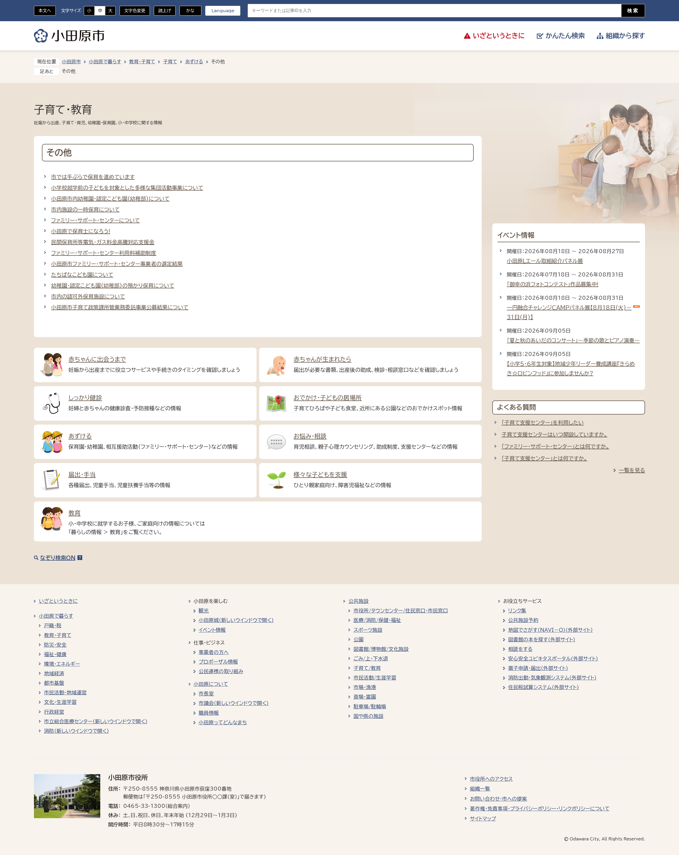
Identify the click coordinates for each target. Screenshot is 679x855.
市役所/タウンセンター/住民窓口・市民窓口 (401, 610)
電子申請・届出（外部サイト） (538, 668)
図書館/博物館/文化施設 (381, 649)
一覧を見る (632, 470)
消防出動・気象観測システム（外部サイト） (552, 677)
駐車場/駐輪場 (370, 706)
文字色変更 (134, 10)
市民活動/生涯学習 (375, 677)
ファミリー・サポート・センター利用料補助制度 (103, 252)
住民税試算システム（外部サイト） (543, 687)
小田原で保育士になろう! (80, 231)
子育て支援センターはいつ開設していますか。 (554, 434)
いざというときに (58, 601)
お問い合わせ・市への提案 (498, 798)
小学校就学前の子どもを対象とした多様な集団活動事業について (127, 187)
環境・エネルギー (62, 664)
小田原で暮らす (105, 61)
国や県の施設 (369, 716)
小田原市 (69, 36)
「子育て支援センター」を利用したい (543, 422)
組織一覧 (480, 788)
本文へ (44, 10)
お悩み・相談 (310, 436)
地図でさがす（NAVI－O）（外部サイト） (550, 630)
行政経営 (54, 711)
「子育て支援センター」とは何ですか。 (544, 458)
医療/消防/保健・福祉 (377, 620)
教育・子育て (142, 61)
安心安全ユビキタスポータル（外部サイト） (553, 658)
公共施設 (359, 601)
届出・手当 (82, 474)
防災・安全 (55, 644)
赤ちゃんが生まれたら (322, 359)
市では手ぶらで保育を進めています (93, 176)
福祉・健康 (55, 654)
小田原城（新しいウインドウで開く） (236, 620)
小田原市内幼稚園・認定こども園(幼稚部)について (110, 198)
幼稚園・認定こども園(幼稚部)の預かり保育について (112, 285)
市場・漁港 (365, 687)
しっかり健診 (85, 398)
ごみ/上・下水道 (371, 658)
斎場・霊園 (365, 696)
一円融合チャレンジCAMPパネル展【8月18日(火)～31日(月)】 (569, 312)
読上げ (164, 10)
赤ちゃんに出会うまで (97, 359)
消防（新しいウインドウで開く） (76, 731)
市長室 (206, 693)
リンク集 (517, 610)
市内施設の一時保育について (85, 209)
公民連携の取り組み (221, 671)
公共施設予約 (523, 620)
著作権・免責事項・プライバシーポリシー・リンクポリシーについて (540, 808)
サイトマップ (483, 818)
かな (187, 10)
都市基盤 (54, 683)
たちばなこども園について (82, 274)
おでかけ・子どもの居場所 (328, 398)
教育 (74, 513)
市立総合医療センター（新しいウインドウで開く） (95, 721)
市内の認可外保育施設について (88, 296)
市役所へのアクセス (491, 779)
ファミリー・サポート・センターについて (95, 220)
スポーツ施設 (368, 630)
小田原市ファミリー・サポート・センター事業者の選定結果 (117, 263)
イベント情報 (212, 630)
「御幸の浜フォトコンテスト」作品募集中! (552, 284)
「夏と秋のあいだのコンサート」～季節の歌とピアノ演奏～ (573, 340)
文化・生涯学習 (60, 702)
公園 (359, 639)
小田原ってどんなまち (223, 722)
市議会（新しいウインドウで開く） (234, 703)
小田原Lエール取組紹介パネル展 (545, 260)
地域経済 (54, 673)
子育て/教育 (367, 668)
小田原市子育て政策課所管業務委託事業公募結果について (119, 307)
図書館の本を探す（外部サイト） (541, 639)
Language (222, 10)
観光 (204, 610)
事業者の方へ (214, 652)
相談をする (520, 649)
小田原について (211, 684)
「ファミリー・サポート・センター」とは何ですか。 (555, 446)
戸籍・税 (53, 625)
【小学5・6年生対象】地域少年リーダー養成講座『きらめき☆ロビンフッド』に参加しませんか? (571, 368)
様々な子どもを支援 (320, 474)
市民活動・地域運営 (65, 692)
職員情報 (209, 713)
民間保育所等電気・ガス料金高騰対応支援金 (102, 242)
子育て (170, 61)
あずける (194, 61)
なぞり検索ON (57, 557)
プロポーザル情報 (218, 661)
